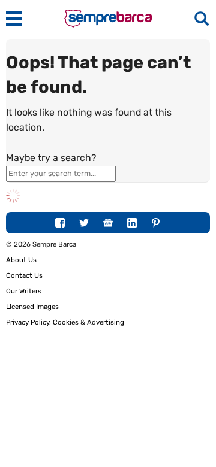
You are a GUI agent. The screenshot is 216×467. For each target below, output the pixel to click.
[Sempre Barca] (108, 25)
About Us (21, 260)
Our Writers (23, 291)
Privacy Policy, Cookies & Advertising (65, 322)
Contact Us (24, 275)
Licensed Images (32, 306)
